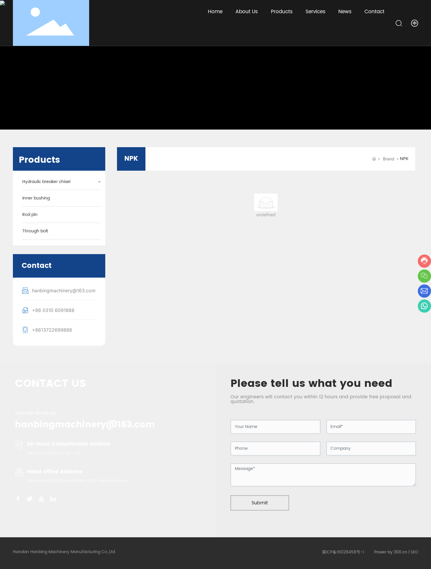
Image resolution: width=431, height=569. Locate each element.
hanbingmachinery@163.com (64, 290)
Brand (388, 158)
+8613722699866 (52, 330)
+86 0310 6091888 (53, 310)
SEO (414, 552)
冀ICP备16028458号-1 (343, 552)
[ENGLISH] (414, 22)
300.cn (400, 552)
